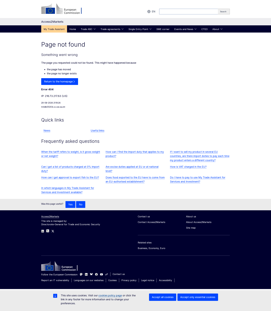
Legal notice (147, 280)
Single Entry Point (138, 29)
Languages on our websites (89, 280)
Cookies (112, 280)
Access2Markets (50, 216)
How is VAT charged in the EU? (188, 166)
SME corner (163, 29)
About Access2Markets (198, 222)
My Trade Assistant (54, 29)
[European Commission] (64, 9)
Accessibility (165, 280)
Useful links (97, 130)
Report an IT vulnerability (55, 280)
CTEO (204, 29)
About (215, 29)
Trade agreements (110, 29)
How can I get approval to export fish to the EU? (70, 177)
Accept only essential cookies (197, 297)
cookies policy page (110, 295)
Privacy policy (128, 280)
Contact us (119, 274)
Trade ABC (86, 29)
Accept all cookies (162, 297)
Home (72, 29)
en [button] (153, 11)
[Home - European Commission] (61, 266)
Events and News (183, 29)
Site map (191, 227)
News (46, 130)
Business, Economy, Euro (151, 248)
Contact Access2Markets (151, 222)
